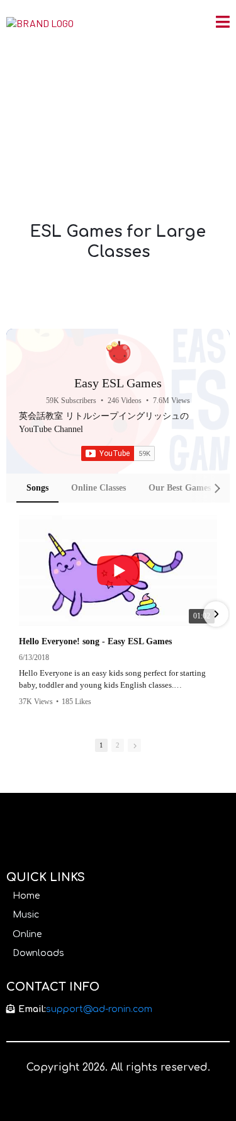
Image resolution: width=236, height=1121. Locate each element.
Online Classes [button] (98, 487)
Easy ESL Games (118, 383)
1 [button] (101, 745)
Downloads (38, 953)
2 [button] (118, 745)
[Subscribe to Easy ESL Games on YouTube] (118, 453)
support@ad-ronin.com (99, 1009)
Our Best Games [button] (180, 487)
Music (26, 914)
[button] (223, 23)
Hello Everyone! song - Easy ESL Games (95, 641)
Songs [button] (37, 487)
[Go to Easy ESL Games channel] (118, 351)
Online (27, 934)
